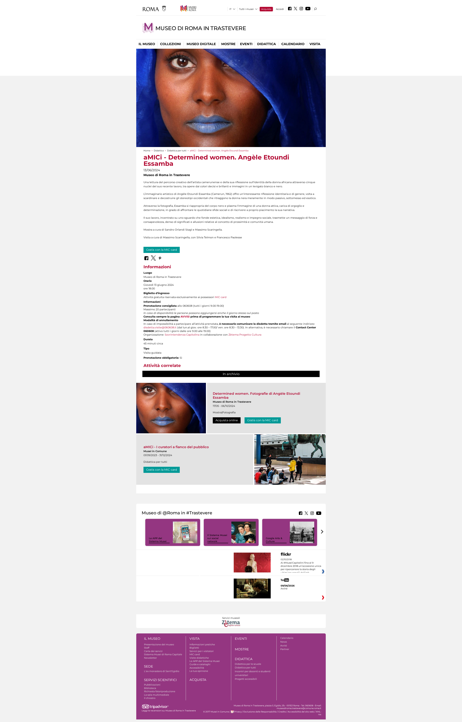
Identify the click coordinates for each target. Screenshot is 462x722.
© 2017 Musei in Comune (216, 711)
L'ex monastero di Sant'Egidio (161, 671)
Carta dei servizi (153, 651)
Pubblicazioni (152, 684)
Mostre (228, 44)
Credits (282, 711)
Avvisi (283, 645)
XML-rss (318, 713)
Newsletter (150, 657)
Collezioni (170, 44)
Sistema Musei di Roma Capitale (163, 654)
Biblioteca (150, 688)
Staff (146, 647)
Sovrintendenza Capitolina (182, 334)
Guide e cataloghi (199, 664)
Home (146, 150)
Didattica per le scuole (248, 663)
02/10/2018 (301, 566)
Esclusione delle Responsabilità (259, 711)
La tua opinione (198, 671)
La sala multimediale (156, 694)
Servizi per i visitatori (201, 651)
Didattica (266, 44)
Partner (284, 649)
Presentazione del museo (159, 644)
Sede (148, 666)
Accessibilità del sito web (301, 711)
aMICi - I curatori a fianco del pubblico (176, 447)
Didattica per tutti (176, 150)
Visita (315, 44)
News (283, 641)
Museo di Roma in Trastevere (200, 28)
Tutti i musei (246, 9)
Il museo (147, 44)
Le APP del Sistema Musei (158, 540)
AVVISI (185, 316)
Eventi (246, 44)
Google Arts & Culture (274, 540)
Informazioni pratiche (202, 644)
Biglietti (194, 647)
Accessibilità (196, 667)
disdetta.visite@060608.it (159, 327)
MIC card (194, 654)
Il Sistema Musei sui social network (217, 538)
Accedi (280, 9)
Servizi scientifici (160, 680)
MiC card (220, 297)
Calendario (292, 44)
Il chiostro (149, 698)
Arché (284, 588)
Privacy (238, 711)
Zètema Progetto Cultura (244, 334)
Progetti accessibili (246, 678)
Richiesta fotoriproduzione (159, 691)
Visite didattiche (199, 657)
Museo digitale (201, 44)
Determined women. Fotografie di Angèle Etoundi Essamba (256, 395)
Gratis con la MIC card (161, 249)
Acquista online (226, 420)
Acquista (266, 9)
